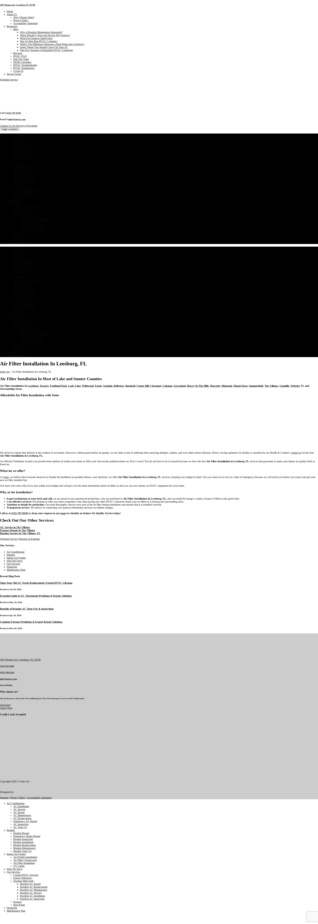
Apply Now (6, 708)
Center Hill (142, 385)
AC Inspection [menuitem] (20, 824)
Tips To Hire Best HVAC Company (38, 41)
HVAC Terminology (24, 68)
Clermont (155, 385)
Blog (15, 29)
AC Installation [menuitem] (21, 806)
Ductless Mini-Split (23, 212)
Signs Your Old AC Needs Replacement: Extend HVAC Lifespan (36, 583)
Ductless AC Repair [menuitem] (30, 884)
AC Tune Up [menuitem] (20, 827)
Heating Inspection (23, 170)
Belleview (119, 385)
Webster (295, 385)
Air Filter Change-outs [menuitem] (25, 860)
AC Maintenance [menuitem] (22, 815)
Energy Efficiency (22, 209)
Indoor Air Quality (16, 185)
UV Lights (19, 197)
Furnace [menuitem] (17, 901)
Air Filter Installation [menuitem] (24, 863)
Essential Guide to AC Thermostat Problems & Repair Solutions (36, 595)
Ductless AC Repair (30, 215)
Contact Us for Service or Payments (18, 125)
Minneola (226, 385)
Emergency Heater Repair (26, 167)
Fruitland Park (58, 385)
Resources (12, 26)
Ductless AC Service (31, 224)
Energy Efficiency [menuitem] (22, 878)
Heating (11, 161)
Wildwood (88, 385)
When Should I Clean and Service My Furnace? (45, 35)
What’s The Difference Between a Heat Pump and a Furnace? (52, 44)
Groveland (180, 385)
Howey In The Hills (198, 385)
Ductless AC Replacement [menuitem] (33, 887)
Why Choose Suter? (23, 17)
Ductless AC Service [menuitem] (31, 892)
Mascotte (215, 385)
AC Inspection (20, 155)
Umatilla (284, 385)
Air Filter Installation (24, 194)
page (63, 513)
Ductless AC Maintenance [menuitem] (33, 890)
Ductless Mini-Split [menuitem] (23, 881)
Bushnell (130, 385)
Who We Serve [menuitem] (15, 869)
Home (10, 11)
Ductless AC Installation (32, 227)
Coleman (167, 385)
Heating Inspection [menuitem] (23, 839)
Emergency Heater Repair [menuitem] (26, 836)
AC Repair (19, 143)
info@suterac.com (17, 119)
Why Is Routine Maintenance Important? (41, 32)
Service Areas (14, 74)
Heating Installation (23, 173)
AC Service (19, 140)
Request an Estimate (29, 539)
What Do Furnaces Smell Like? (36, 38)
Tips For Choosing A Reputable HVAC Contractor (46, 50)
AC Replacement (22, 149)
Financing (12, 239)
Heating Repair (21, 164)
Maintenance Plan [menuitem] (16, 910)
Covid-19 (18, 71)
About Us (12, 14)
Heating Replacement (24, 176)
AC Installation (21, 138)
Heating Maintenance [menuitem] (24, 848)
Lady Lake (74, 385)
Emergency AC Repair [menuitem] (25, 821)
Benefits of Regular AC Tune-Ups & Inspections (27, 608)
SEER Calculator (22, 62)
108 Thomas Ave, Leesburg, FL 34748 (17, 5)
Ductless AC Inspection (32, 230)
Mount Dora (240, 385)
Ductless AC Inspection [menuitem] (32, 898)
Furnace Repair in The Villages (17, 530)
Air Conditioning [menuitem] (16, 803)
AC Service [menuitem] (19, 809)
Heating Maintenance (24, 179)
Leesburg (33, 385)
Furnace (17, 233)
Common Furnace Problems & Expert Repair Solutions (31, 621)
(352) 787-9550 (14, 113)
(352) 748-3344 (7, 672)
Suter (6, 477)
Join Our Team (21, 59)
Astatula (107, 385)
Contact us (295, 452)
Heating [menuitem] (11, 830)
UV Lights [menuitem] (19, 866)
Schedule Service (9, 539)
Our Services (13, 203)
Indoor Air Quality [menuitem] (16, 854)
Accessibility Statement (25, 23)
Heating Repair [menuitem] (21, 833)
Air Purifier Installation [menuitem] (25, 857)
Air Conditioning (16, 135)
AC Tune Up (20, 158)
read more (5, 705)
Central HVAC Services (25, 206)
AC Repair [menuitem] (19, 812)
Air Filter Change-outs (25, 191)
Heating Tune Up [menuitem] (22, 851)
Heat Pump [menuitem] (19, 904)
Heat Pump (19, 236)
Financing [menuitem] (12, 907)
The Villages (271, 385)
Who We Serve (15, 200)
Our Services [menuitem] (13, 872)
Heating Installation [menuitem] (23, 842)
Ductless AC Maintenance (33, 221)
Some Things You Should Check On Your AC (44, 47)
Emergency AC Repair (25, 152)
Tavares (44, 385)
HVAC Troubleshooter (25, 65)
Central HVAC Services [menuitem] (25, 875)
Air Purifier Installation (25, 188)
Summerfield (256, 385)
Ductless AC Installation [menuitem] (32, 895)
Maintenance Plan (16, 242)
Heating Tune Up (22, 182)
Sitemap (4, 797)
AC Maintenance (22, 146)
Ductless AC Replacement (33, 218)
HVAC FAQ (20, 56)
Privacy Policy (20, 20)
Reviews (17, 53)
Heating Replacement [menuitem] (24, 845)
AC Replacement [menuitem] (22, 818)
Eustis (98, 385)
